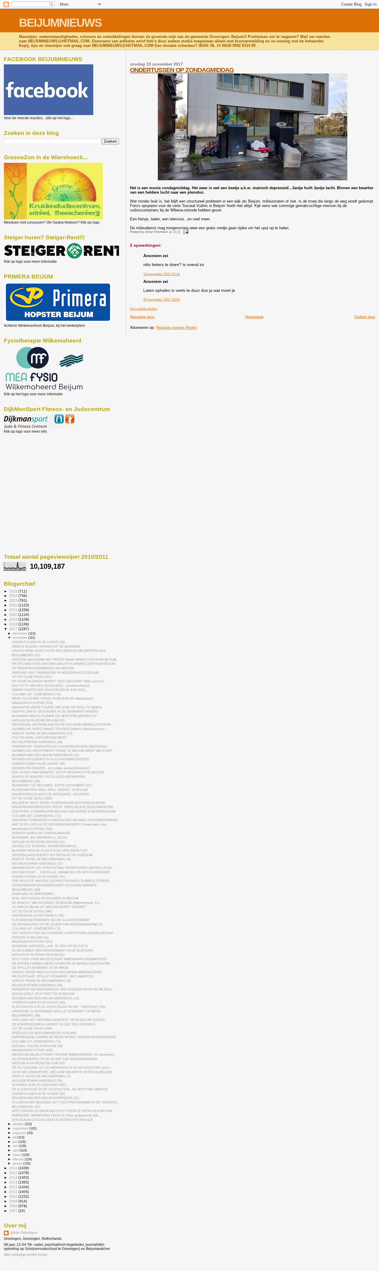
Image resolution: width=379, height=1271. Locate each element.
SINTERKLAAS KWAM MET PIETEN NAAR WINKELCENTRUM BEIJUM (64, 659)
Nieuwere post (142, 317)
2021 (13, 610)
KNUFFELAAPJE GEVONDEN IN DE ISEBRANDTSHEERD (55, 711)
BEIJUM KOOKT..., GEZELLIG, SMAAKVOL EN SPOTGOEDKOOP (61, 872)
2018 (13, 624)
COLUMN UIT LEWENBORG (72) (36, 928)
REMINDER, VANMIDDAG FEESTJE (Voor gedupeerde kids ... (57, 1115)
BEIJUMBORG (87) (26, 1106)
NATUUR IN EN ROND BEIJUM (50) (38, 1063)
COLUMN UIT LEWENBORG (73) (36, 816)
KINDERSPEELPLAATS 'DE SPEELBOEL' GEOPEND (50, 794)
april (16, 1150)
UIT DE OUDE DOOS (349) (32, 911)
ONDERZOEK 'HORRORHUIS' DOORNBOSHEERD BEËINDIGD (59, 746)
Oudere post (364, 317)
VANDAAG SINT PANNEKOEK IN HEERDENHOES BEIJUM (55, 672)
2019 (13, 619)
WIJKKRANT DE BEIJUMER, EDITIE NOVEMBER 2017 (52, 785)
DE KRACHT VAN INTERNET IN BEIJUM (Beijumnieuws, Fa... (57, 902)
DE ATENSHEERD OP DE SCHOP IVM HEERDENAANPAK (54, 1059)
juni (15, 1141)
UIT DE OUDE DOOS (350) (32, 798)
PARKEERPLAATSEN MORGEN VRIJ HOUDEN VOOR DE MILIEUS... (63, 989)
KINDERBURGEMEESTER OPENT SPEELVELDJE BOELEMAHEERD (62, 807)
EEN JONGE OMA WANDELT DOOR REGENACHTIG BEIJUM (58, 772)
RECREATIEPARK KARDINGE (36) (37, 985)
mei (16, 1146)
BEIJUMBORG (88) (26, 1015)
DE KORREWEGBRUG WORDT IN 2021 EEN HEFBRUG (54, 1024)
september (21, 1128)
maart (17, 1155)
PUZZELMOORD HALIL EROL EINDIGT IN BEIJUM (50, 789)
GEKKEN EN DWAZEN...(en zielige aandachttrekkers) (51, 768)
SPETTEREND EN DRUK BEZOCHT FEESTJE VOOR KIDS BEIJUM (62, 1111)
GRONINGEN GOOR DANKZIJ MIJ (38, 915)
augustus (20, 1133)
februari (19, 1159)
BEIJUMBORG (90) (26, 781)
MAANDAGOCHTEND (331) (32, 941)
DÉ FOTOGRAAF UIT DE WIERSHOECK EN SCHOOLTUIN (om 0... (62, 1067)
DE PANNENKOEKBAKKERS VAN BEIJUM (43, 668)
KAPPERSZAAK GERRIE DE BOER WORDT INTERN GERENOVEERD (64, 1037)
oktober (19, 1124)
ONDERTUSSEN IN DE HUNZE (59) (38, 642)
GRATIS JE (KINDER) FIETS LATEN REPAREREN (48, 776)
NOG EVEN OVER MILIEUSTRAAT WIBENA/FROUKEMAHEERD (59, 959)
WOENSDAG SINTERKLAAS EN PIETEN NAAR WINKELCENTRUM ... (63, 724)
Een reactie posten (143, 308)
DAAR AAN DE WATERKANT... (34, 894)
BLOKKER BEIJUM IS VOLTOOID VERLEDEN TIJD (49, 850)
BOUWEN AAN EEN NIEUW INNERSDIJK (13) (45, 755)
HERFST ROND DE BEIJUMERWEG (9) (41, 859)
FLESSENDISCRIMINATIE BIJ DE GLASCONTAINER (50, 920)
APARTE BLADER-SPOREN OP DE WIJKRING (46, 646)
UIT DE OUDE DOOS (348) (32, 1028)
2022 (13, 605)
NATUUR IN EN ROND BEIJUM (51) (38, 954)
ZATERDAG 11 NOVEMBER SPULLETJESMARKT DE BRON (56, 1011)
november (20, 637)
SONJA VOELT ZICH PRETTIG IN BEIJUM (43, 994)
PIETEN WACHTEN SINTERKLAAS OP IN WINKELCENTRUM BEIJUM (63, 663)
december (20, 633)
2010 (13, 1196)
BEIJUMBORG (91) (26, 655)
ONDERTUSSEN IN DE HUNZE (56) (38, 1002)
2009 (13, 1201)
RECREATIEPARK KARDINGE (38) (37, 742)
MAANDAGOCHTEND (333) (32, 703)
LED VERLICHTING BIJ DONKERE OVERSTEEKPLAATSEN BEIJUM (62, 933)
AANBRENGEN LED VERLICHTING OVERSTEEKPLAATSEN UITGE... (63, 867)
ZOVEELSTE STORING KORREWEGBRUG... (45, 846)
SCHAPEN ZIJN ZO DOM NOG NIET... (40, 1085)
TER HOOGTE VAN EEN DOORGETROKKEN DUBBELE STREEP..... (62, 881)
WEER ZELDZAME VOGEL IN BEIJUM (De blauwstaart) (52, 698)
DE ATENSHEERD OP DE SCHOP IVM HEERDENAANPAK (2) (57, 924)
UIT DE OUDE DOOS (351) (32, 676)
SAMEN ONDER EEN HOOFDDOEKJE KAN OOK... (50, 690)
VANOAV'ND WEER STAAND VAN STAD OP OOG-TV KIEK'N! (57, 707)
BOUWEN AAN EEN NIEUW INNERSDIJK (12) (45, 998)
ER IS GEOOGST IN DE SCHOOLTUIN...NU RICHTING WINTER (59, 1089)
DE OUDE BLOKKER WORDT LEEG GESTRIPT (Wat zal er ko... (59, 681)
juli (15, 1137)
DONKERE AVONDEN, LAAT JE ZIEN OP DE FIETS (50, 946)
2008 (13, 1206)
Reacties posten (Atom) (176, 327)
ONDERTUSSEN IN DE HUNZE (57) (38, 876)
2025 (13, 591)
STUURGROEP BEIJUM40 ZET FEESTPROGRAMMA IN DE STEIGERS (65, 1102)
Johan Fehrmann (23, 1233)
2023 (13, 600)
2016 (13, 1168)
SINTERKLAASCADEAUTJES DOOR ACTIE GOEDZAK (52, 855)
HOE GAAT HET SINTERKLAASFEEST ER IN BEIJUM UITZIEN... (59, 1020)
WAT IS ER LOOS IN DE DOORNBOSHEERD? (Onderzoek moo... (60, 824)
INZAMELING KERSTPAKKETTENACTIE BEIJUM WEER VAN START (62, 750)
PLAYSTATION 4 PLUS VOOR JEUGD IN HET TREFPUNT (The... (60, 1007)
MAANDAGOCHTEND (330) (32, 1050)
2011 (13, 1192)
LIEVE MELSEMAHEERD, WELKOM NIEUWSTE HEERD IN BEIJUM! (62, 1072)
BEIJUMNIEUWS (60, 22)
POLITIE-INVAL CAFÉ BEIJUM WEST (39, 737)
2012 (13, 1187)
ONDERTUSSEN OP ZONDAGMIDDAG (182, 69)
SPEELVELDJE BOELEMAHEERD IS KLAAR (44, 1033)
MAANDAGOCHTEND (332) (32, 829)
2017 (13, 629)
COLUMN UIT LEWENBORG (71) (36, 1041)
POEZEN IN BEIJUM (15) (30, 937)
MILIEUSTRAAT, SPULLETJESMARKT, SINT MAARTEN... (54, 976)
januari (18, 1163)
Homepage (254, 317)
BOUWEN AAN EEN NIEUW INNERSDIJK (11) (45, 1098)
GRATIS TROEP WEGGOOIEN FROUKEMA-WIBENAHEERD (57, 972)
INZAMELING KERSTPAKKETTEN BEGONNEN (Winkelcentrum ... (60, 729)
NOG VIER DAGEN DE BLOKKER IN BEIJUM (45, 898)
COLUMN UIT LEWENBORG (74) (36, 694)
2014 (13, 1177)
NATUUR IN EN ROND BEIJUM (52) (38, 842)
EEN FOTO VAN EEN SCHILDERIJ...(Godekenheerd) (51, 685)
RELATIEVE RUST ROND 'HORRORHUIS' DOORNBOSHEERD (58, 803)
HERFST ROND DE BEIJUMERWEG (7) (41, 1076)
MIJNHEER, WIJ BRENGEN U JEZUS (39, 837)
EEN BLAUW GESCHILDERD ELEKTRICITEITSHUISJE (52, 1120)
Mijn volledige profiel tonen (25, 1255)
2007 (13, 1211)
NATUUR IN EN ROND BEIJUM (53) (38, 720)
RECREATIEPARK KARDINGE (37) (37, 863)
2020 (13, 615)
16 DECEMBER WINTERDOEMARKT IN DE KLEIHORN (52, 950)
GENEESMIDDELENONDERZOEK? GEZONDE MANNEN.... (56, 885)
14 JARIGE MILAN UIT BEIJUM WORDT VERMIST (49, 907)
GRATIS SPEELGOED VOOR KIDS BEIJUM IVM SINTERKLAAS (58, 650)
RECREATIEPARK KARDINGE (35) (37, 1080)
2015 (13, 1173)
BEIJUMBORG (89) (26, 889)
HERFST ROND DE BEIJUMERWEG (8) (41, 980)
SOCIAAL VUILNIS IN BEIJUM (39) (37, 1046)
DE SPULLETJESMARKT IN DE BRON (40, 967)
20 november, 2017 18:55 (161, 299)
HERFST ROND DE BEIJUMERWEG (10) (42, 733)
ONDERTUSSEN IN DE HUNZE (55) (38, 1093)
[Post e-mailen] (185, 231)
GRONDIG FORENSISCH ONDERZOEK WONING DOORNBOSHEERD (65, 820)
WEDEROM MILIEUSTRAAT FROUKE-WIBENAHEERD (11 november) (63, 1054)
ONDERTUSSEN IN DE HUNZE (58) (38, 763)
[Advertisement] (30, 465)
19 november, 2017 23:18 (161, 274)
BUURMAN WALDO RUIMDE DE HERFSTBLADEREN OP (54, 716)
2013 (13, 1182)
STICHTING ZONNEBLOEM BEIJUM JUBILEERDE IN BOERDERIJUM (63, 811)
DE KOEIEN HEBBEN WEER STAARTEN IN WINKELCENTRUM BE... (62, 963)
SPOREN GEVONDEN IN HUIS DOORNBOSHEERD (50, 759)
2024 (13, 596)
